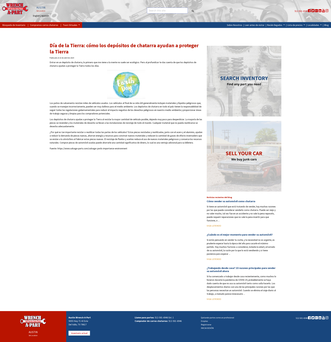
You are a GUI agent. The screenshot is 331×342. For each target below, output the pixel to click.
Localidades (313, 25)
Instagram (327, 10)
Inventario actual (79, 333)
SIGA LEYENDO (214, 225)
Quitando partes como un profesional (217, 317)
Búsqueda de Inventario (13, 25)
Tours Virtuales (70, 25)
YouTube (323, 10)
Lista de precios (295, 25)
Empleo (204, 321)
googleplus (316, 10)
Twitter (313, 10)
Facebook (309, 10)
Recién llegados (275, 25)
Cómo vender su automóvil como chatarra (231, 201)
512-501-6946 (301, 11)
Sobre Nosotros (234, 25)
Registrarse (206, 324)
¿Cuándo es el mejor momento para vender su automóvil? (240, 234)
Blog (326, 25)
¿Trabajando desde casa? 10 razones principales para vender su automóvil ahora (241, 269)
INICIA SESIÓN (207, 328)
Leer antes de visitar (254, 25)
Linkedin (320, 10)
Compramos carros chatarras (44, 25)
